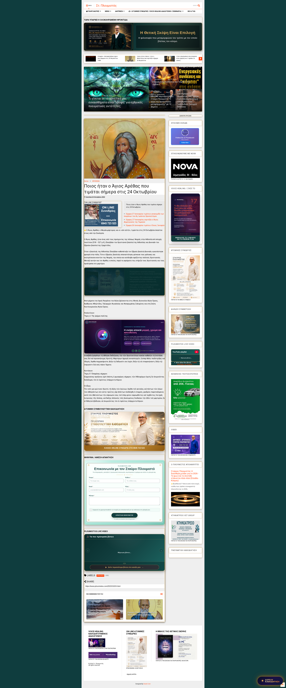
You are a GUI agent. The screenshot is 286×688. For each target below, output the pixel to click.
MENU (107, 11)
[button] (185, 214)
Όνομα (91, 477)
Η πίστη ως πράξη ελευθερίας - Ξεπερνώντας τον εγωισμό (107, 59)
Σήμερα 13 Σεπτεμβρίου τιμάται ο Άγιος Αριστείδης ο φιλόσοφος (142, 613)
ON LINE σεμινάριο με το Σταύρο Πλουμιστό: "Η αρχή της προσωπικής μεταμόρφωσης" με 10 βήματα (162, 101)
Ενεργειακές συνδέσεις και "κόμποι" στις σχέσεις (185, 59)
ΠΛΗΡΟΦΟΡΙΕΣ (93, 11)
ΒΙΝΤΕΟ (115, 56)
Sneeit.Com (147, 684)
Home (86, 181)
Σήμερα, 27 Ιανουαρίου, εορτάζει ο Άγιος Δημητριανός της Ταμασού (141, 221)
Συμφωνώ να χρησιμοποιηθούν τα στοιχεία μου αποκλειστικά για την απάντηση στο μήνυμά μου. (121, 509)
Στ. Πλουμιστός (106, 5)
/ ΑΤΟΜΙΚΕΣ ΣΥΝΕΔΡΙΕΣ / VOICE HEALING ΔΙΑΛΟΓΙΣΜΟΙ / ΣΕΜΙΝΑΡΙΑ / (156, 11)
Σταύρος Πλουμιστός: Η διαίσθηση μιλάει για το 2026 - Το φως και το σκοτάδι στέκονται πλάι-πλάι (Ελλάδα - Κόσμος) (185, 476)
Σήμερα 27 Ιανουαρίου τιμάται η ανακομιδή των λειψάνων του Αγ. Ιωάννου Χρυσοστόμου (144, 215)
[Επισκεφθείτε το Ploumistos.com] (109, 37)
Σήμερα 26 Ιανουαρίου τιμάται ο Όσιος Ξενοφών (145, 225)
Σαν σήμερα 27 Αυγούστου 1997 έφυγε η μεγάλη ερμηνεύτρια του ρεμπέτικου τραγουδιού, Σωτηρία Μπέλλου (188, 100)
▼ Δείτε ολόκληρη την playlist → (187, 363)
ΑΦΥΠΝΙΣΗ (119, 11)
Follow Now (184, 142)
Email (91, 486)
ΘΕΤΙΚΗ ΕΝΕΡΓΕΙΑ (189, 56)
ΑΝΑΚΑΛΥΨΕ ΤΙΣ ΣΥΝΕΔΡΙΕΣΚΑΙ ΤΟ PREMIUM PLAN (185, 238)
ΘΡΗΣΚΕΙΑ (96, 181)
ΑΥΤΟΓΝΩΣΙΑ (102, 56)
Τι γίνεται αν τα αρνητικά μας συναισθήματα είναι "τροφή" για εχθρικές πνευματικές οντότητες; (148, 58)
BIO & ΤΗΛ (191, 11)
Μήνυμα (91, 495)
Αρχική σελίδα (131, 674)
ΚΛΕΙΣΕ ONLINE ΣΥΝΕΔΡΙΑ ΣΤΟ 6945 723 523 (124, 448)
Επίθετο (128, 477)
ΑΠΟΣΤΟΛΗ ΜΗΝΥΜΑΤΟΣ (124, 515)
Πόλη (127, 486)
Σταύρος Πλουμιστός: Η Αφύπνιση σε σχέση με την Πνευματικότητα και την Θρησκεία (104, 612)
